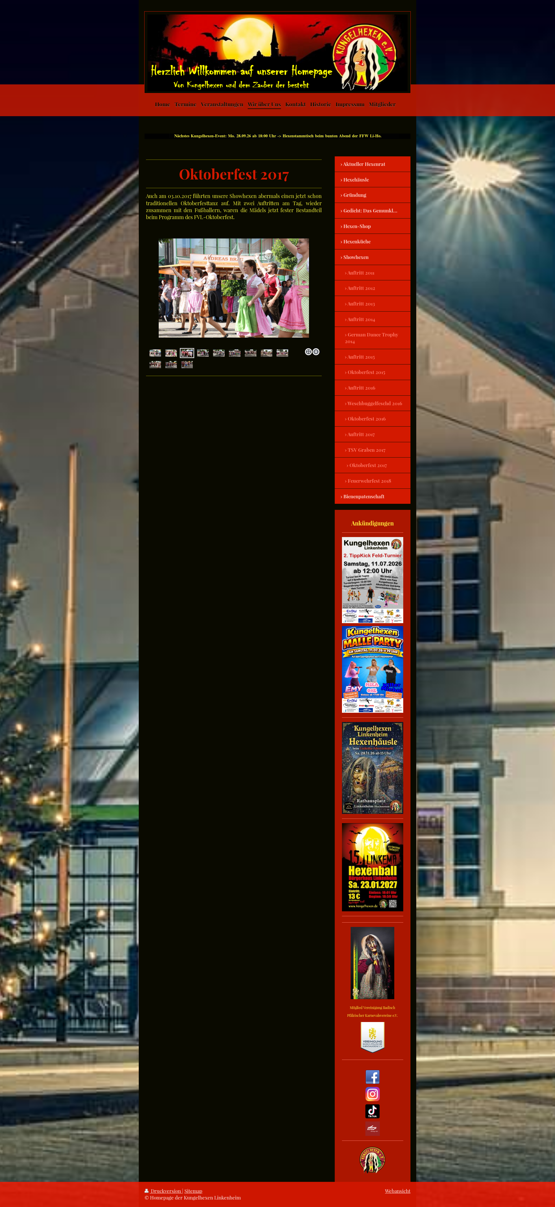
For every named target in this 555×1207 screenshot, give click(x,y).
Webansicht (397, 1191)
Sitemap (193, 1191)
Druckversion (166, 1191)
